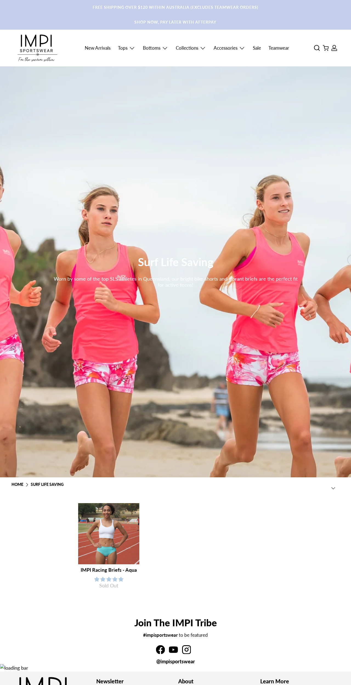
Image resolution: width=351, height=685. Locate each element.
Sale (257, 48)
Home (17, 485)
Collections (187, 48)
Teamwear (278, 48)
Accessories (225, 48)
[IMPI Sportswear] (37, 48)
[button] (108, 579)
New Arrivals (98, 48)
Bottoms (151, 48)
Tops (123, 48)
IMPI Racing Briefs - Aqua (109, 570)
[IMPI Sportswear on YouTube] (173, 652)
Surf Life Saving (47, 485)
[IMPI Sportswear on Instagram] (186, 652)
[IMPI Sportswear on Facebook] (160, 652)
